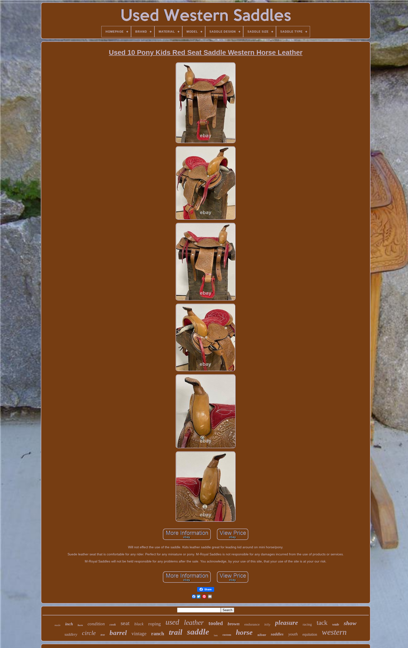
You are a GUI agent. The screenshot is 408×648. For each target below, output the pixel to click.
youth (293, 634)
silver (261, 635)
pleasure (286, 622)
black (139, 624)
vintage (139, 633)
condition (96, 623)
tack (322, 622)
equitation (309, 634)
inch (69, 624)
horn (80, 625)
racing (307, 624)
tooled (215, 623)
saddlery (70, 634)
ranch (157, 633)
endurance (252, 624)
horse (244, 632)
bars (216, 635)
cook (113, 624)
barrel (118, 632)
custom (226, 634)
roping (154, 623)
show (350, 623)
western (334, 632)
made (57, 625)
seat (125, 623)
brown (234, 623)
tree (103, 634)
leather (194, 622)
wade (335, 624)
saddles (277, 634)
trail (175, 632)
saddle (198, 631)
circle (89, 633)
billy (267, 624)
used (172, 622)
